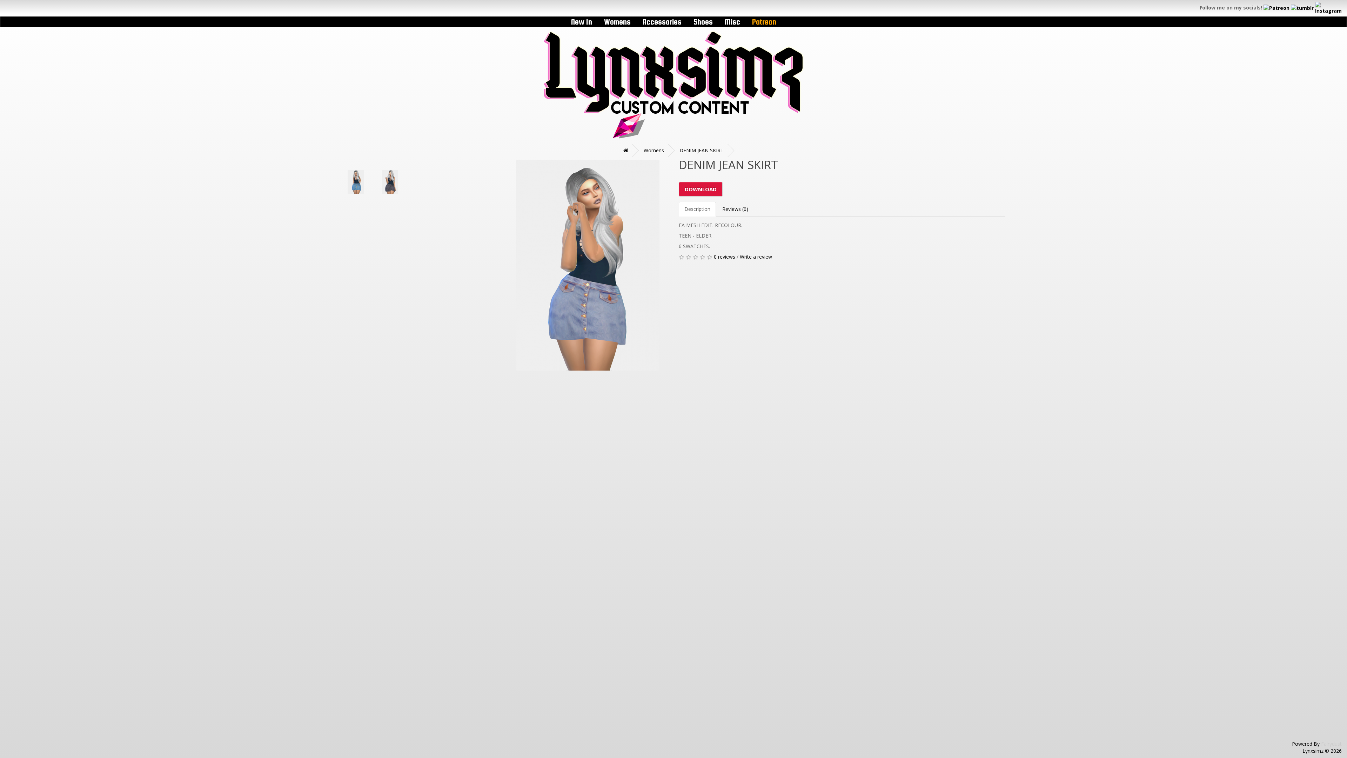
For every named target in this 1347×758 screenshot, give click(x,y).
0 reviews (724, 256)
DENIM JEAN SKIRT (701, 150)
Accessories (662, 21)
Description (697, 209)
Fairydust (1331, 743)
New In (581, 21)
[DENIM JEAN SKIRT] (505, 160)
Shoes (703, 21)
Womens (617, 21)
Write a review (756, 256)
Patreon (764, 21)
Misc (732, 21)
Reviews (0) (735, 209)
